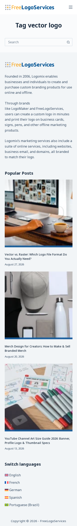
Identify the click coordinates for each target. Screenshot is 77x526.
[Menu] (70, 7)
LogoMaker (20, 108)
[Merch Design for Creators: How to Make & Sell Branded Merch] (38, 305)
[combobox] (35, 42)
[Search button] (68, 42)
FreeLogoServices (49, 108)
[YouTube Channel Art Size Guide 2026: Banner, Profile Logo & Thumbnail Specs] (38, 397)
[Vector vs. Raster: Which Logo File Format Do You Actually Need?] (38, 213)
